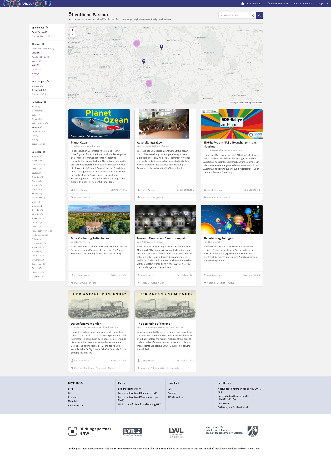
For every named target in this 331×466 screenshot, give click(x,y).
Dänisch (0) (36, 168)
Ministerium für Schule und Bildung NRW (140, 404)
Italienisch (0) (37, 210)
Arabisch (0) (37, 156)
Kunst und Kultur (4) (40, 57)
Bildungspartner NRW (129, 388)
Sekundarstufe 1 (39, 90)
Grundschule (37, 86)
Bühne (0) (36, 115)
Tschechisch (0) (38, 164)
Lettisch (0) (36, 226)
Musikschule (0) (38, 131)
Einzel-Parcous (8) (40, 32)
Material (72, 401)
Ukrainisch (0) (38, 272)
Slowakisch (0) (38, 255)
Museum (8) (37, 127)
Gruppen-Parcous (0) (41, 36)
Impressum (223, 403)
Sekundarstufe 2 (39, 94)
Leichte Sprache (253, 3)
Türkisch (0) (37, 268)
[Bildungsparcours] (27, 3)
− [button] (72, 34)
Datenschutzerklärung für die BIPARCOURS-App (233, 397)
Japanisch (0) (37, 214)
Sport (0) (35, 73)
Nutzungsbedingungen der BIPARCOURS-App (240, 390)
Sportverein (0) (38, 144)
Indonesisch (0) (38, 206)
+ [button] (72, 30)
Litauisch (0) (37, 222)
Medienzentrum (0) (40, 123)
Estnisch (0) (37, 189)
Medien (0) (36, 61)
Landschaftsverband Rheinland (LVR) (138, 393)
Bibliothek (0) (38, 110)
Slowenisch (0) (38, 259)
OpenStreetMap (244, 102)
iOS (170, 388)
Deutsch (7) (37, 172)
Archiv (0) (36, 106)
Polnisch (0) (37, 239)
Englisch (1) (37, 181)
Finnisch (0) (37, 193)
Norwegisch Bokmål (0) (42, 230)
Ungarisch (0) (37, 201)
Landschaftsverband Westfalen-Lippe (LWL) (138, 398)
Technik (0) (36, 69)
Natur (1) (35, 135)
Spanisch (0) (37, 185)
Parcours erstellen (303, 3)
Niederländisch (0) (40, 235)
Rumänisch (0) (38, 247)
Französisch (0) (38, 197)
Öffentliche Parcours (278, 3)
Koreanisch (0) (38, 218)
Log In (321, 3)
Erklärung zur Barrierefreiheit (233, 407)
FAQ (70, 393)
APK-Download (176, 397)
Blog (70, 388)
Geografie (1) (37, 52)
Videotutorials (75, 405)
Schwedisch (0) (38, 264)
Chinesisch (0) (38, 276)
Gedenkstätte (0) (39, 119)
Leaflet (232, 102)
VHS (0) (35, 139)
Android (172, 393)
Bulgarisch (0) (38, 160)
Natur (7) (35, 65)
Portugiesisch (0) (39, 243)
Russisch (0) (37, 251)
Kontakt (72, 397)
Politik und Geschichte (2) (43, 48)
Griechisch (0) (37, 177)
